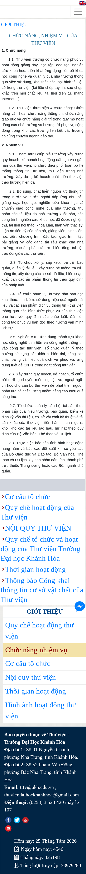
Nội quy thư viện (30, 677)
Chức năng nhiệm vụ (36, 650)
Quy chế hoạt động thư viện (39, 630)
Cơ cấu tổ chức (27, 663)
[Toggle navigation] (78, 12)
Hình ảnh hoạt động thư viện (40, 710)
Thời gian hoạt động (35, 691)
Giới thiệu (14, 24)
